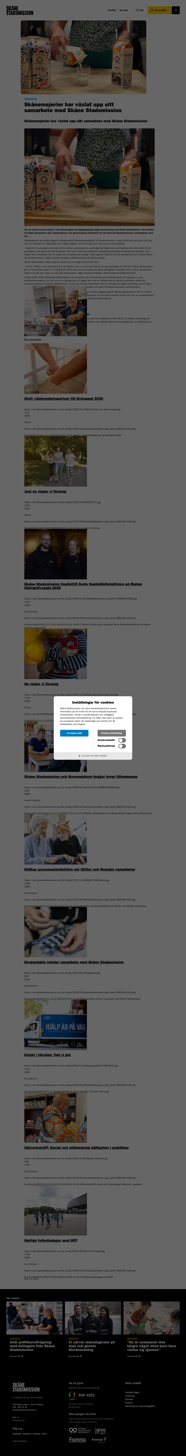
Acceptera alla (74, 733)
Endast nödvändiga (111, 733)
